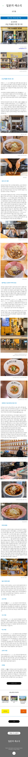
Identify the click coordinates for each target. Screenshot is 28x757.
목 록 (14, 721)
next (23, 711)
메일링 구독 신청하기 (14, 733)
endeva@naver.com (23, 48)
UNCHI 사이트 (14, 683)
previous (5, 711)
